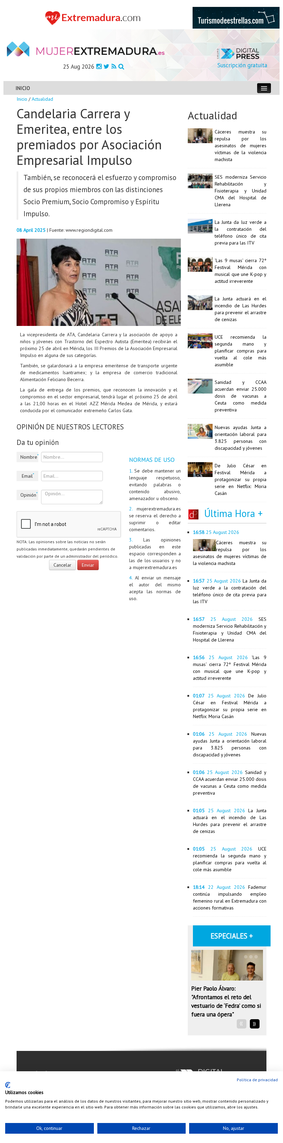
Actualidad (42, 99)
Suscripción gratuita (242, 65)
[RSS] (113, 66)
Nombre (29, 456)
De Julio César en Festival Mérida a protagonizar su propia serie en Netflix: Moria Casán (240, 479)
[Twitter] (106, 66)
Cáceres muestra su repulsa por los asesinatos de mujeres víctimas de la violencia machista (240, 145)
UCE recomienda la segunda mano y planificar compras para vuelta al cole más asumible (240, 351)
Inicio (22, 99)
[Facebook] (98, 66)
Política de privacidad (257, 1079)
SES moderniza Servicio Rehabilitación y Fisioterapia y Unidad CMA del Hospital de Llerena (240, 191)
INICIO (23, 88)
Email (28, 475)
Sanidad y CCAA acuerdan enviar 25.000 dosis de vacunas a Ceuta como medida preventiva (240, 396)
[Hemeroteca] (121, 66)
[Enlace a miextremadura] (94, 17)
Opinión (29, 494)
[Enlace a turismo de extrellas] (236, 17)
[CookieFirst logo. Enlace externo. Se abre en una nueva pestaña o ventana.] (7, 1085)
